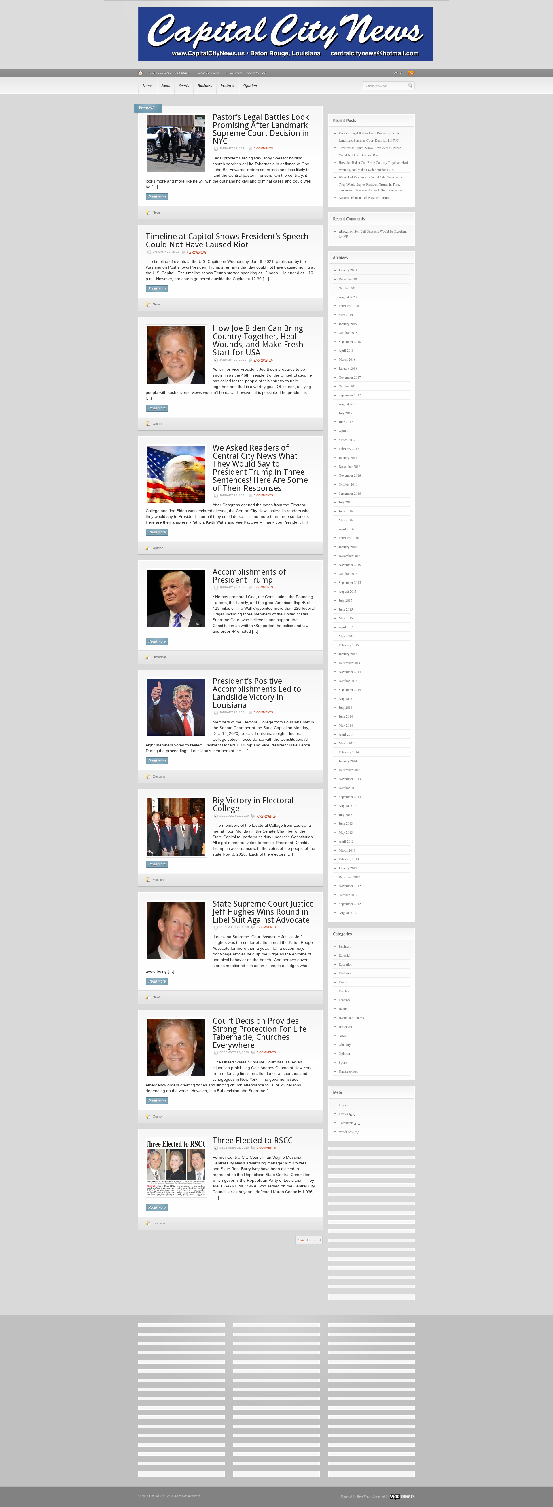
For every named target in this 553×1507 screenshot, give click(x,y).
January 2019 (348, 323)
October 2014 (348, 680)
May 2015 (346, 618)
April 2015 (346, 627)
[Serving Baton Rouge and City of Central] (285, 60)
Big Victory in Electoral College (253, 804)
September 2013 (350, 796)
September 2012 (350, 903)
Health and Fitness (351, 1017)
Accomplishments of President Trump (249, 576)
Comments (350, 1122)
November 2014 (350, 671)
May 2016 (346, 520)
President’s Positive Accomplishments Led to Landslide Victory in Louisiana (257, 693)
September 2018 (350, 341)
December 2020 (349, 279)
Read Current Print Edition (219, 72)
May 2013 (346, 832)
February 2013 (349, 859)
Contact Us (256, 72)
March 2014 (347, 743)
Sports (184, 85)
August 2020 (348, 296)
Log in (343, 1105)
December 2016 (349, 466)
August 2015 (348, 591)
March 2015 (347, 636)
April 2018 (346, 350)
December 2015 (349, 555)
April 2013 (346, 841)
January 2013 (348, 868)
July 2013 (345, 814)
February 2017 (349, 448)
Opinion (250, 85)
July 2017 (345, 413)
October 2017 (348, 386)
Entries (347, 1113)
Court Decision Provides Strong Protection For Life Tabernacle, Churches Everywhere (259, 1033)
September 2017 (350, 395)
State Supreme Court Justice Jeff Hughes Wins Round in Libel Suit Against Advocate (263, 912)
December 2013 (349, 769)
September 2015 (350, 582)
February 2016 (349, 537)
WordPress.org (349, 1131)
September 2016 (350, 493)
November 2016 (350, 475)
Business (205, 85)
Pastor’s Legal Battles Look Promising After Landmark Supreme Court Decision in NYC (261, 129)
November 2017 (350, 377)
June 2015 (346, 609)
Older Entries (307, 1240)
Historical (159, 657)
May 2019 (346, 314)
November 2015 (350, 564)
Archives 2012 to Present (170, 72)
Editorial (344, 955)
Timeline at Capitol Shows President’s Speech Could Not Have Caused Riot (227, 240)
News (165, 85)
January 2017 (348, 457)
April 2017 (346, 430)
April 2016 (346, 529)
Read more (157, 197)
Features (228, 85)
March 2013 (347, 850)
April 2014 (346, 734)
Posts (397, 72)
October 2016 (348, 484)
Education (345, 964)
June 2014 (346, 716)
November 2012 (350, 885)
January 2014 (348, 761)
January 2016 (348, 546)
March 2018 (347, 359)
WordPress (364, 1496)
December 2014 (349, 662)
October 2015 (348, 573)
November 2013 (350, 778)
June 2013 (346, 823)
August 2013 (348, 805)
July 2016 (345, 502)
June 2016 (346, 511)
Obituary (345, 1044)
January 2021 (348, 270)
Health (343, 1008)
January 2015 (348, 653)
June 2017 (346, 421)
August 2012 (348, 912)
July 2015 (345, 600)
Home (148, 85)
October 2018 (348, 332)
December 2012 (349, 877)
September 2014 (350, 689)
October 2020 (348, 288)
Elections (159, 776)
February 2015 (349, 645)
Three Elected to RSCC (253, 1140)
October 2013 (348, 787)
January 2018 (348, 368)
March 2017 (347, 439)
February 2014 (349, 752)
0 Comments (263, 148)
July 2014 (345, 707)
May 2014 (346, 725)
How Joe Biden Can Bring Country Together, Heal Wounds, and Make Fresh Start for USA (258, 340)
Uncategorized (348, 1071)
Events (343, 982)
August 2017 (348, 404)
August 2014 (348, 698)
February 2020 (349, 305)
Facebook (345, 991)
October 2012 (348, 894)
